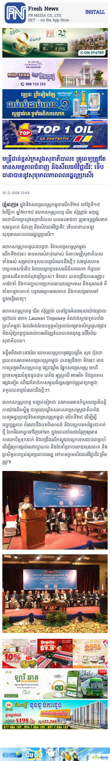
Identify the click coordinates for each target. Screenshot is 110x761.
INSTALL (95, 12)
